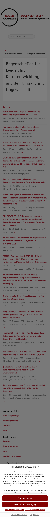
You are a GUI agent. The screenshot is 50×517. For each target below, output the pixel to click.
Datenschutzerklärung (19, 515)
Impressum (34, 515)
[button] (25, 498)
